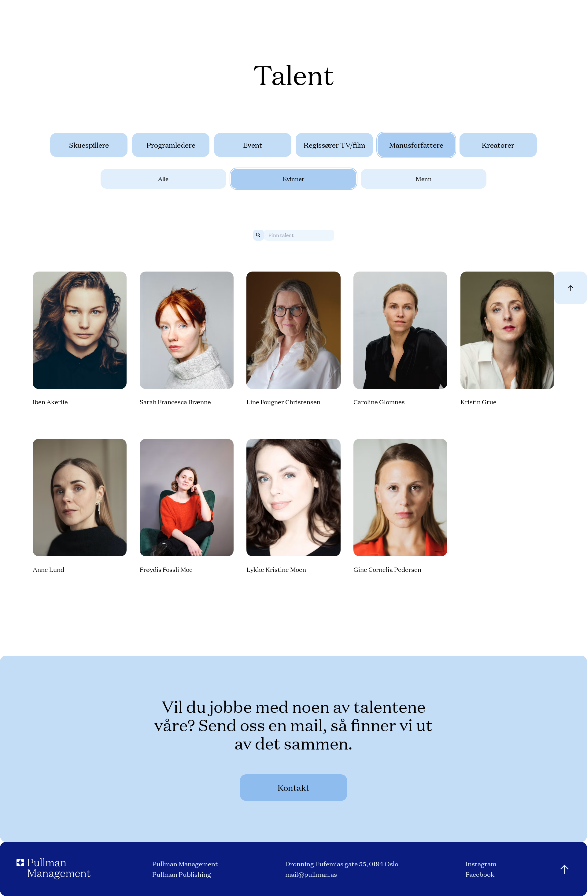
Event (252, 145)
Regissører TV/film (334, 145)
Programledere (170, 145)
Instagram (481, 863)
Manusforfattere (416, 145)
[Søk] (258, 235)
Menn (424, 179)
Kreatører (498, 145)
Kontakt (293, 787)
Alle (163, 179)
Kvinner (294, 179)
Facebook (480, 873)
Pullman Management (185, 863)
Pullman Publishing (181, 873)
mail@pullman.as (311, 873)
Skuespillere (89, 145)
